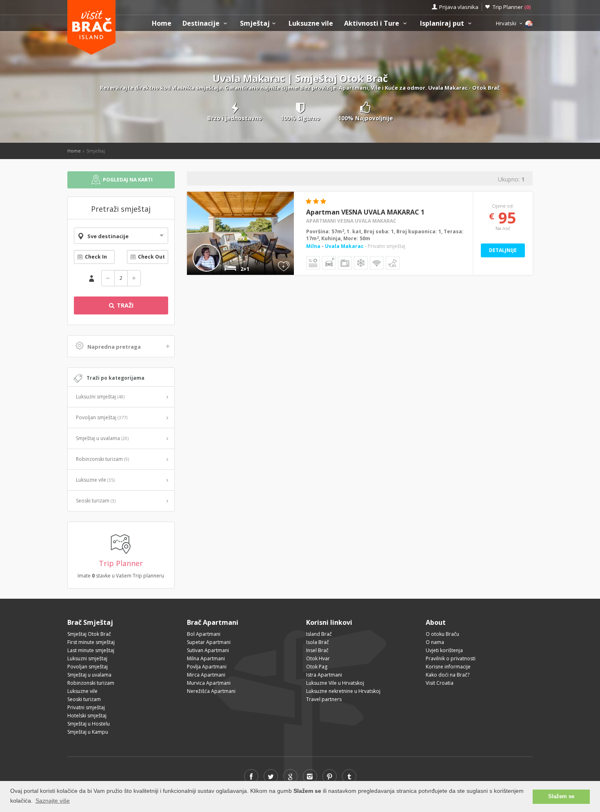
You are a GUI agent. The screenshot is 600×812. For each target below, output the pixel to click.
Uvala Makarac (344, 246)
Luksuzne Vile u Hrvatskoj (335, 682)
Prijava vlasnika (458, 7)
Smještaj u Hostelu (88, 723)
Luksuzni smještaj (100, 396)
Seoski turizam (96, 500)
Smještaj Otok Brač (89, 634)
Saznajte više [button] (53, 800)
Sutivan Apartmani (208, 650)
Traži (124, 305)
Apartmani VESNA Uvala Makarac (351, 220)
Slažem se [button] (561, 796)
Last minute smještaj (90, 650)
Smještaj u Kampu (87, 731)
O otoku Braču (442, 634)
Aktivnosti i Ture (372, 23)
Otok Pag (316, 666)
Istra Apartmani (324, 674)
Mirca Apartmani (206, 674)
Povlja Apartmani (207, 666)
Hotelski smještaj (87, 715)
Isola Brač (317, 642)
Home (161, 23)
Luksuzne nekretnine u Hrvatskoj (343, 691)
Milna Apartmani (206, 658)
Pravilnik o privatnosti (451, 658)
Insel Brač (317, 650)
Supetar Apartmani (209, 642)
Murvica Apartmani (209, 682)
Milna (314, 246)
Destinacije (201, 23)
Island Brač (319, 634)
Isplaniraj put (443, 23)
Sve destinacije (108, 236)
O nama (435, 642)
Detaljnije (503, 250)
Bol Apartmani (203, 634)
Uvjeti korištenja (444, 650)
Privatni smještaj (86, 707)
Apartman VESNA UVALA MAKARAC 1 (365, 212)
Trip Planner (512, 7)
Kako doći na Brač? (447, 674)
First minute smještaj (91, 642)
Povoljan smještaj (101, 417)
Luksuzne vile (311, 23)
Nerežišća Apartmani (211, 691)
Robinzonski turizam (102, 459)
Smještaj (255, 23)
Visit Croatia (439, 682)
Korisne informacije (448, 666)
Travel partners (324, 699)
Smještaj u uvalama (102, 438)
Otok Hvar (318, 658)
